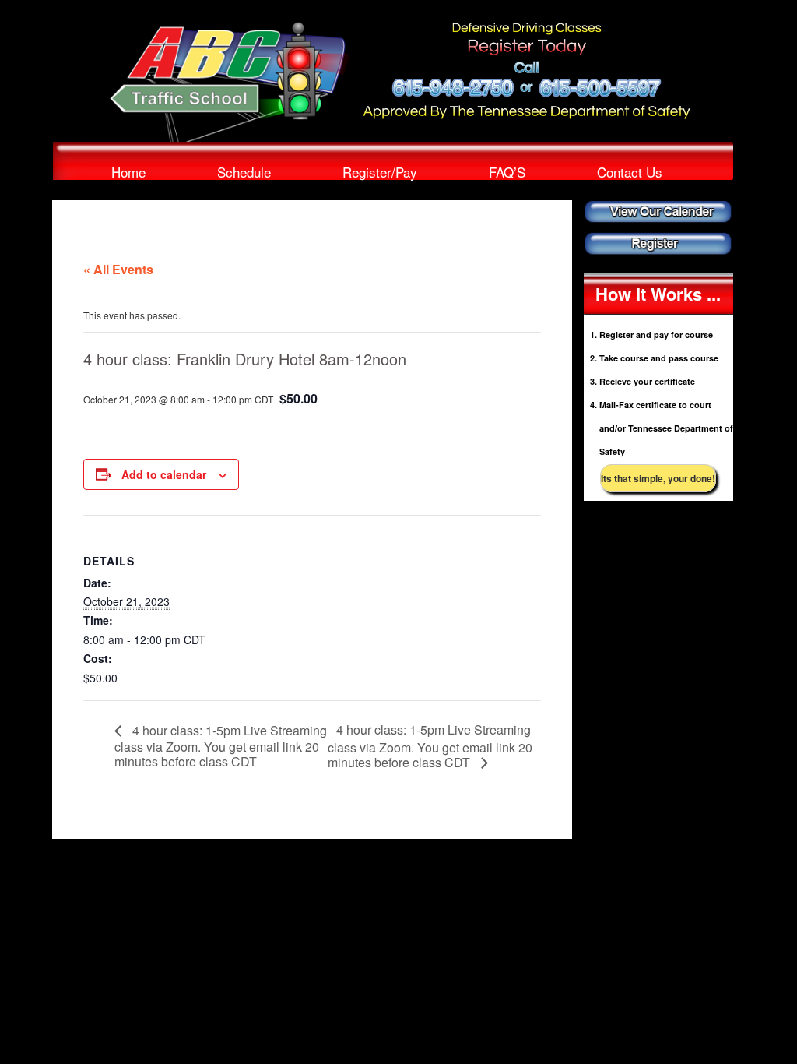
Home (128, 171)
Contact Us (629, 171)
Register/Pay (379, 171)
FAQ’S (507, 171)
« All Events (118, 269)
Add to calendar (163, 474)
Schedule (244, 171)
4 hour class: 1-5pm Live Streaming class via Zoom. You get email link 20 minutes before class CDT (220, 745)
